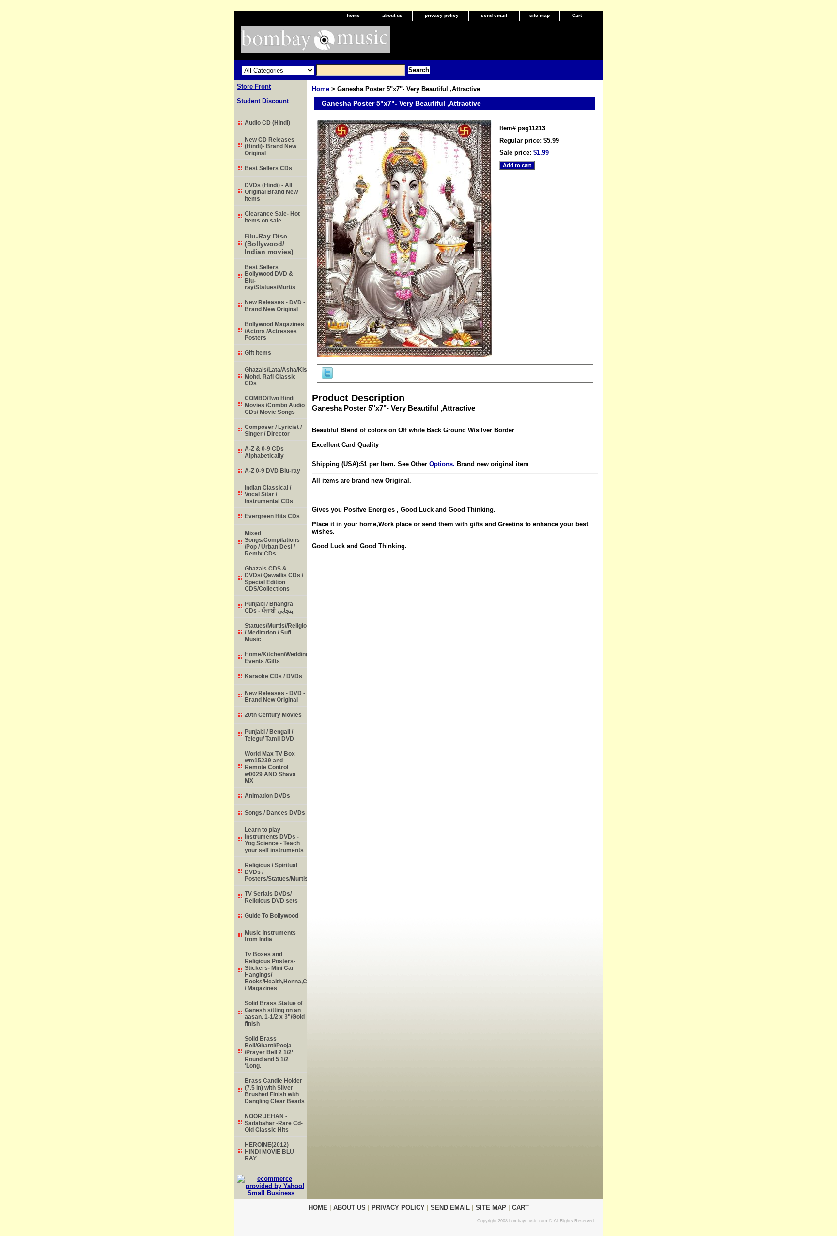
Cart (577, 15)
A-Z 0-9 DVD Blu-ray (272, 470)
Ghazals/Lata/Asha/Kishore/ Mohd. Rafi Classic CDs (276, 376)
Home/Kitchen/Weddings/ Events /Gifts (276, 658)
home (353, 15)
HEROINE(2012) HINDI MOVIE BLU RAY (269, 1151)
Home (320, 89)
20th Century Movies (273, 715)
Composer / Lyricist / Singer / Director (273, 430)
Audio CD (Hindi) (267, 122)
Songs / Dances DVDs (275, 812)
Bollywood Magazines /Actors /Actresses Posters (274, 331)
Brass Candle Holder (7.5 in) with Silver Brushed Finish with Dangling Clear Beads (275, 1091)
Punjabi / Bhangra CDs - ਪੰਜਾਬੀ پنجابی (269, 607)
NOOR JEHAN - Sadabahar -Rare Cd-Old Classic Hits (274, 1123)
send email (494, 15)
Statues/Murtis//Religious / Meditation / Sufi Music (276, 632)
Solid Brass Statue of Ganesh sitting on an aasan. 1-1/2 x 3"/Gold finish (275, 1013)
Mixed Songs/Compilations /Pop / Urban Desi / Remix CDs (272, 543)
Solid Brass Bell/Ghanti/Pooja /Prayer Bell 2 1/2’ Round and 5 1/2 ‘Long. (269, 1052)
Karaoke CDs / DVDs (273, 676)
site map (539, 15)
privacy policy (442, 15)
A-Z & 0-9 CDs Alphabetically (264, 452)
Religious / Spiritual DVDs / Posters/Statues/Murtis (276, 872)
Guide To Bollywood (271, 915)
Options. (442, 464)
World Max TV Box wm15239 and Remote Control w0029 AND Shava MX (270, 767)
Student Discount (263, 101)
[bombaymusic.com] (355, 43)
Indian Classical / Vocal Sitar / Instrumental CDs (269, 494)
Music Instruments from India (270, 936)
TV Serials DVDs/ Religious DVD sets (271, 897)
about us (392, 15)
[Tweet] (327, 376)
